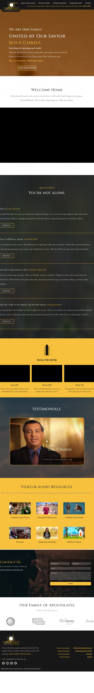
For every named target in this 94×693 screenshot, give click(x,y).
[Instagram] (11, 663)
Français (62, 6)
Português (52, 6)
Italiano (58, 6)
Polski (72, 6)
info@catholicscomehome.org (11, 570)
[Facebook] (3, 663)
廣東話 (89, 6)
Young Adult (37, 6)
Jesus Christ (13, 208)
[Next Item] (87, 441)
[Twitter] (15, 663)
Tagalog (80, 6)
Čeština (76, 6)
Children (43, 6)
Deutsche (67, 6)
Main (32, 6)
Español (48, 6)
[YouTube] (7, 663)
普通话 (85, 6)
